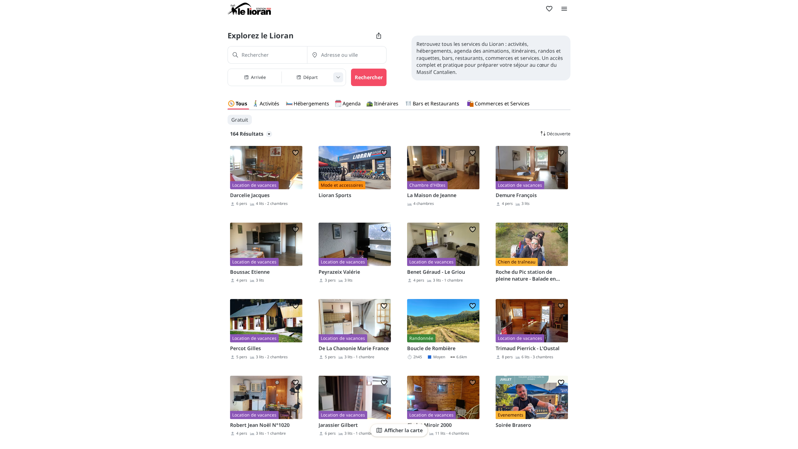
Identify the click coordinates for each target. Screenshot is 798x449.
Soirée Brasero (513, 425)
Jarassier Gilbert (338, 425)
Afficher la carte (403, 430)
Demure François (516, 195)
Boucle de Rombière (431, 348)
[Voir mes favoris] (549, 8)
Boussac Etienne (250, 271)
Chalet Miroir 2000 (429, 425)
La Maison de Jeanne (431, 195)
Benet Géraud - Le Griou (436, 271)
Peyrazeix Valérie (339, 271)
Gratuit (239, 119)
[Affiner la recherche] (338, 77)
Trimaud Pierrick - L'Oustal (528, 348)
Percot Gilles (245, 348)
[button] (287, 77)
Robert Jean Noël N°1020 (260, 425)
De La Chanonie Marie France (354, 348)
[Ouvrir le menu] (564, 8)
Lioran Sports (335, 195)
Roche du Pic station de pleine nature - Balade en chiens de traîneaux (526, 275)
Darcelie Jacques (250, 195)
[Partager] (379, 35)
